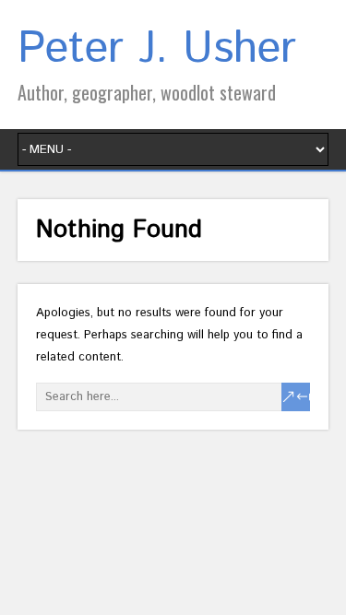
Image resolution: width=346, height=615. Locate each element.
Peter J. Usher (157, 49)
